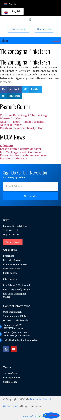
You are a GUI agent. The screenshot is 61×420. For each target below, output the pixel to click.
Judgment (6, 145)
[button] (11, 89)
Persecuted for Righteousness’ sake (23, 155)
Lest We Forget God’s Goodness (20, 152)
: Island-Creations (40, 416)
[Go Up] (51, 415)
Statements (44, 29)
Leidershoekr (18, 29)
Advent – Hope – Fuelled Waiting (22, 121)
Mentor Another (11, 118)
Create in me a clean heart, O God (21, 128)
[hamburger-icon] (56, 40)
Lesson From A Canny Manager (20, 149)
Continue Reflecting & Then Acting (23, 115)
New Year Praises (11, 125)
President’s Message (13, 158)
